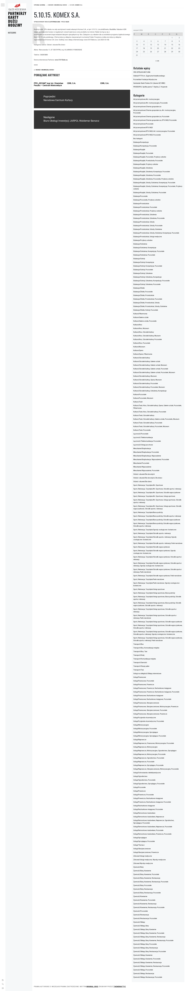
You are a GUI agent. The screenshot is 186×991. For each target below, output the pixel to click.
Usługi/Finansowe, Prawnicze (143, 685)
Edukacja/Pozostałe (140, 196)
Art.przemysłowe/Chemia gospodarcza (147, 107)
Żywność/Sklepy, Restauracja (143, 973)
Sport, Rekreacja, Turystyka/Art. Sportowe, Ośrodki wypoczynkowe (156, 493)
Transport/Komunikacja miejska (144, 659)
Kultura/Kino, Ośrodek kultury (143, 332)
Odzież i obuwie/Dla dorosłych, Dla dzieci (147, 478)
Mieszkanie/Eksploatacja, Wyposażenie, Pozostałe (151, 459)
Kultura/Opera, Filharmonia (142, 354)
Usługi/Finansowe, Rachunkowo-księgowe (148, 696)
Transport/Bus (138, 644)
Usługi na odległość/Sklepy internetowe (147, 673)
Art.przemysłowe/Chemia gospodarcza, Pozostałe (151, 116)
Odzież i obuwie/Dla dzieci (45, 70)
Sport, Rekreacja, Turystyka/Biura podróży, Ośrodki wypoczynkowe (156, 520)
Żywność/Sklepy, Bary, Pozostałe (145, 944)
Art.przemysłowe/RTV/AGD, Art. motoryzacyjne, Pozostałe (154, 131)
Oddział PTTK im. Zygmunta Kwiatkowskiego (149, 76)
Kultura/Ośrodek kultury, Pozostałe (145, 383)
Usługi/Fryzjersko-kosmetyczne (144, 718)
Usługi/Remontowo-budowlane (144, 813)
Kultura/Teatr (138, 402)
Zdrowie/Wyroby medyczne (143, 863)
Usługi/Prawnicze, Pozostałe (143, 795)
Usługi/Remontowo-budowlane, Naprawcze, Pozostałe (152, 827)
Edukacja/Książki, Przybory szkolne (145, 164)
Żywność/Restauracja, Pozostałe (145, 918)
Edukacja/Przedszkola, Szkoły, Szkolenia (147, 229)
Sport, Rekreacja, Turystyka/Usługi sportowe (149, 589)
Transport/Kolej (138, 655)
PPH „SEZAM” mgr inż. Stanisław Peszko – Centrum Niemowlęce (48, 84)
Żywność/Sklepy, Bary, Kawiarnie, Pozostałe (148, 933)
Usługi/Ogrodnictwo (140, 776)
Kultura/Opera (138, 350)
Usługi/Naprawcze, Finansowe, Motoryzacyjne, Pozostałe (153, 743)
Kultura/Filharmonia (140, 314)
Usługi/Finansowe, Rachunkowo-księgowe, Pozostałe (152, 699)
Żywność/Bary (138, 867)
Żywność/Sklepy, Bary (141, 926)
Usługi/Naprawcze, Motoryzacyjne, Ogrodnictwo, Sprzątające (154, 751)
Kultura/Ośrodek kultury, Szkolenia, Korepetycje (150, 391)
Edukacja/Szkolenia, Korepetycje (144, 248)
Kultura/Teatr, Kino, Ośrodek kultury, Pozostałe (149, 412)
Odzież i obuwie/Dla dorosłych (144, 474)
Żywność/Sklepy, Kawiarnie (142, 955)
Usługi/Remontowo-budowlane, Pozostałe (148, 830)
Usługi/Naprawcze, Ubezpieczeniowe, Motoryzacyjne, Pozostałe (156, 769)
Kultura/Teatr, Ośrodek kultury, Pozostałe (147, 423)
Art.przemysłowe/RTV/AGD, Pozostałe (147, 135)
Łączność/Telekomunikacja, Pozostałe (147, 441)
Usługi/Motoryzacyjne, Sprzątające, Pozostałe (149, 736)
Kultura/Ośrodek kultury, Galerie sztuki (146, 361)
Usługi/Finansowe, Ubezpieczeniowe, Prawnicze (150, 714)
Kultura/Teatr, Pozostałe (142, 430)
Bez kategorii (138, 139)
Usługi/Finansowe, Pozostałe (143, 681)
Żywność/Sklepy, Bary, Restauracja (145, 948)
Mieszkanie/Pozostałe (141, 463)
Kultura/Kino (137, 325)
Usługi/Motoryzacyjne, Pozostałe (145, 729)
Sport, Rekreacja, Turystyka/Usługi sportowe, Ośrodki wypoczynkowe (157, 622)
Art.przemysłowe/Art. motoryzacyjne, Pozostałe (150, 103)
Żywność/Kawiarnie (140, 896)
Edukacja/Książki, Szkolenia (143, 168)
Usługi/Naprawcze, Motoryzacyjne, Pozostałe (149, 754)
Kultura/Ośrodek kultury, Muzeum (145, 376)
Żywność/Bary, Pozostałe (142, 885)
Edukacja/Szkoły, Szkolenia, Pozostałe (146, 284)
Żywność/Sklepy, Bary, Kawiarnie (144, 929)
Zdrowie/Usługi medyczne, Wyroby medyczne (149, 860)
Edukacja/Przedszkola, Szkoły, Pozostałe (147, 226)
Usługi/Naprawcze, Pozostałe (143, 762)
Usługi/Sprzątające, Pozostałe (144, 841)
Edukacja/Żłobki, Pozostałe (143, 292)
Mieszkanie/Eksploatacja (142, 448)
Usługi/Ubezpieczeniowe (142, 849)
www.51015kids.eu (61, 60)
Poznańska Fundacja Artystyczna (145, 79)
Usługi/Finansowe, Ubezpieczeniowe (146, 703)
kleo (67, 22)
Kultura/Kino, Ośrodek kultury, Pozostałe (147, 339)
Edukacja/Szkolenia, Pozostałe (144, 255)
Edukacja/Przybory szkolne (142, 240)
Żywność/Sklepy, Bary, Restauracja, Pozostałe (149, 951)
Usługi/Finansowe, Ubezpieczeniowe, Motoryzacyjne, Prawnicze (155, 707)
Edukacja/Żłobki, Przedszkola (143, 295)
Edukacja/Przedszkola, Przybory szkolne (147, 211)
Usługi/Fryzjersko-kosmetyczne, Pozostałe (148, 721)
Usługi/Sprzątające (140, 838)
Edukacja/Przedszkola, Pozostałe (145, 207)
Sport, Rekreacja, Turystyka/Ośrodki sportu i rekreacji (152, 533)
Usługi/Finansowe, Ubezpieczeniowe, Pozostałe (150, 710)
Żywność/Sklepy (139, 922)
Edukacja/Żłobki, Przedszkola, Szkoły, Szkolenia (150, 306)
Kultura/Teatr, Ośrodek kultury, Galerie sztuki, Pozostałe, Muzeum (156, 419)
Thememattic (119, 986)
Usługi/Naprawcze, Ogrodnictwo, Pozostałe (148, 758)
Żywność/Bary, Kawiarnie (142, 871)
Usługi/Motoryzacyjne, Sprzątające (145, 732)
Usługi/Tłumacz (139, 845)
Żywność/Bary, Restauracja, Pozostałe (147, 893)
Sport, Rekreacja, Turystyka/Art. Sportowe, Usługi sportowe (154, 496)
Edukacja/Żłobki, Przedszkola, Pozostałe (147, 299)
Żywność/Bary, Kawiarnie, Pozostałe (146, 874)
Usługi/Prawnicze (139, 791)
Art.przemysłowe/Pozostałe (143, 124)
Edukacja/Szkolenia (140, 244)
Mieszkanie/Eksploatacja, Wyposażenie (147, 456)
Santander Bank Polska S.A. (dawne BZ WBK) (149, 83)
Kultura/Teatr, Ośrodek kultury (143, 415)
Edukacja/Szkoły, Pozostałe (143, 270)
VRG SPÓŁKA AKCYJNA (141, 72)
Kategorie (12, 32)
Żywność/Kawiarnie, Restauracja (144, 904)
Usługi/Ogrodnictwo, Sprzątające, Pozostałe (149, 784)
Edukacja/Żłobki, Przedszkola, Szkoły (146, 303)
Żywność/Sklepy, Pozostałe (143, 970)
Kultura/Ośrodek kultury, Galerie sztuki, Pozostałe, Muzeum (154, 372)
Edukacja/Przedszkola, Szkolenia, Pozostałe (149, 218)
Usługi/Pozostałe (139, 787)
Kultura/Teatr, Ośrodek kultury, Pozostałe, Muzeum (151, 426)
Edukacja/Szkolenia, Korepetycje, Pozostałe (148, 251)
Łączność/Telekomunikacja (143, 437)
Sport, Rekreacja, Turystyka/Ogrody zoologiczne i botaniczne (154, 530)
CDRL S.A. (71, 83)
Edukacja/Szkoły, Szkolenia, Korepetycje (147, 277)
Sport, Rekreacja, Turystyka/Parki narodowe (148, 579)
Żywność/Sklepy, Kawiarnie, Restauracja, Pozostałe (151, 966)
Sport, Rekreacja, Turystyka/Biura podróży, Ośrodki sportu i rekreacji (157, 516)
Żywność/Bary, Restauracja (143, 889)
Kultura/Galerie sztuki (140, 317)
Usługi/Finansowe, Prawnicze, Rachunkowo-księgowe (152, 688)
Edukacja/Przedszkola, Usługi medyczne (147, 237)
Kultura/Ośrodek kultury (141, 358)
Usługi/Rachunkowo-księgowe (144, 806)
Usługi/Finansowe (139, 677)
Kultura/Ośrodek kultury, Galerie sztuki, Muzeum (150, 365)
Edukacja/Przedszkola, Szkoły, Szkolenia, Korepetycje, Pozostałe (156, 233)
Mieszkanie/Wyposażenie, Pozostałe (146, 470)
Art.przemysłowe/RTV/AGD (143, 128)
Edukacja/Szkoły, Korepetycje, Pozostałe (147, 266)
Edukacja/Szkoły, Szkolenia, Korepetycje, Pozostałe (151, 281)
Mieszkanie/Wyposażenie (142, 467)
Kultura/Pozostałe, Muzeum (143, 398)
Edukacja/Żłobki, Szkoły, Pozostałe (145, 310)
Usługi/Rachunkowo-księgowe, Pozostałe (148, 809)
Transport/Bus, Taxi (140, 651)
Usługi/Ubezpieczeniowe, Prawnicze (146, 852)
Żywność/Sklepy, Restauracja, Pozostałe (147, 977)
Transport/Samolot (140, 662)
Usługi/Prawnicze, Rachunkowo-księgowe (148, 798)
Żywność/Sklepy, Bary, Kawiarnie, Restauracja (149, 937)
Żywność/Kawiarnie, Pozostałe (144, 900)
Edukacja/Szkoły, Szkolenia (142, 273)
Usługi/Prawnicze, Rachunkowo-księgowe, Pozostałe (152, 802)
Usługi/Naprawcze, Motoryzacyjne (145, 747)
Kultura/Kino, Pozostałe (141, 343)
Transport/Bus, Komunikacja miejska (146, 648)
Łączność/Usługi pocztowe (143, 445)
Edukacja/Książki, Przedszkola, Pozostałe (148, 161)
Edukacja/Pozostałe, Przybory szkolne (146, 200)
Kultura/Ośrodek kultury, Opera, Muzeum (147, 380)
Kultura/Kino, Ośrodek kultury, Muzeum (147, 336)
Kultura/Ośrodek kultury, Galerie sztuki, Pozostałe (150, 369)
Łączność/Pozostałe (140, 434)
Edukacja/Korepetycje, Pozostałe (145, 146)
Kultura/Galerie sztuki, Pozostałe (145, 321)
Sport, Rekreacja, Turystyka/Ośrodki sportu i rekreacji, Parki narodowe (157, 543)
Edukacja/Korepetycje (141, 142)
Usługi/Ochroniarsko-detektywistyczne (147, 773)
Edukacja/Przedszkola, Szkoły (143, 222)
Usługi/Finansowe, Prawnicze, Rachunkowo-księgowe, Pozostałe (156, 692)
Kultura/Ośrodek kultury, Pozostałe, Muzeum (149, 387)
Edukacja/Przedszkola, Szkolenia (145, 215)
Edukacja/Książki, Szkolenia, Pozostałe (147, 175)
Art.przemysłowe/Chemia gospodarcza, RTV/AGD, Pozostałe (155, 120)
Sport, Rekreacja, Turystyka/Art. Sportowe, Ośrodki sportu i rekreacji (157, 489)
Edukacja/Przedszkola (141, 204)
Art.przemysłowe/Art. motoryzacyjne (146, 99)
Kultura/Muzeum (139, 347)
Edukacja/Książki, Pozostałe (143, 153)
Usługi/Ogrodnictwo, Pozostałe (144, 780)
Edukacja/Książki (139, 150)
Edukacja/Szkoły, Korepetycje (143, 262)
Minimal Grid (92, 986)
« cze (157, 61)
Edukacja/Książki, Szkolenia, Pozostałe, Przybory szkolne (153, 179)
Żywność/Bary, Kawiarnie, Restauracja (146, 878)
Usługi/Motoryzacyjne (141, 725)
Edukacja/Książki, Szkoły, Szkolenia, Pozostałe (149, 193)
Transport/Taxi (138, 670)
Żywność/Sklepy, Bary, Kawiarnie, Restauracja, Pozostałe (153, 940)
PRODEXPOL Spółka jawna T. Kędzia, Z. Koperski (150, 87)
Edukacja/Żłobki (139, 288)
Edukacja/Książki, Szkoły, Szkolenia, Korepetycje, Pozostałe (154, 183)
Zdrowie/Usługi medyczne (142, 856)
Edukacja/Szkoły (139, 259)
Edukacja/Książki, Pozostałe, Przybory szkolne (149, 157)
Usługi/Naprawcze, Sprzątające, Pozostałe (148, 765)
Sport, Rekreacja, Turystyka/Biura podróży (148, 512)
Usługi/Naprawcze (139, 740)
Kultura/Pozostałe (139, 394)
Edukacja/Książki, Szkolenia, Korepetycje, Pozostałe (151, 172)
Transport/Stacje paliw (141, 666)
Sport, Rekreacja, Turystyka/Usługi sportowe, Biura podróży (154, 593)
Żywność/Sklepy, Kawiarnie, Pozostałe (146, 959)
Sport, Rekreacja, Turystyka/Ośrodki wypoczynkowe (151, 547)
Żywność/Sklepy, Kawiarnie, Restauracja (147, 962)
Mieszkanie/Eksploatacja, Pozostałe (146, 452)
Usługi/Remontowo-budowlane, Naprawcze (148, 817)
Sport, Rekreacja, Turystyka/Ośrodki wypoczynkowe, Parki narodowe (157, 576)
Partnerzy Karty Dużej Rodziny (17, 19)
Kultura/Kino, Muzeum (141, 328)
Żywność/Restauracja (141, 915)
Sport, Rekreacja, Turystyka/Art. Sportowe (148, 485)
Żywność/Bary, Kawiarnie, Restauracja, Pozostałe (150, 882)
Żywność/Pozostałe (140, 911)
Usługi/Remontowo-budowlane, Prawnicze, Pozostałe (152, 834)
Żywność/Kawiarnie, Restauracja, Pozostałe (148, 907)
